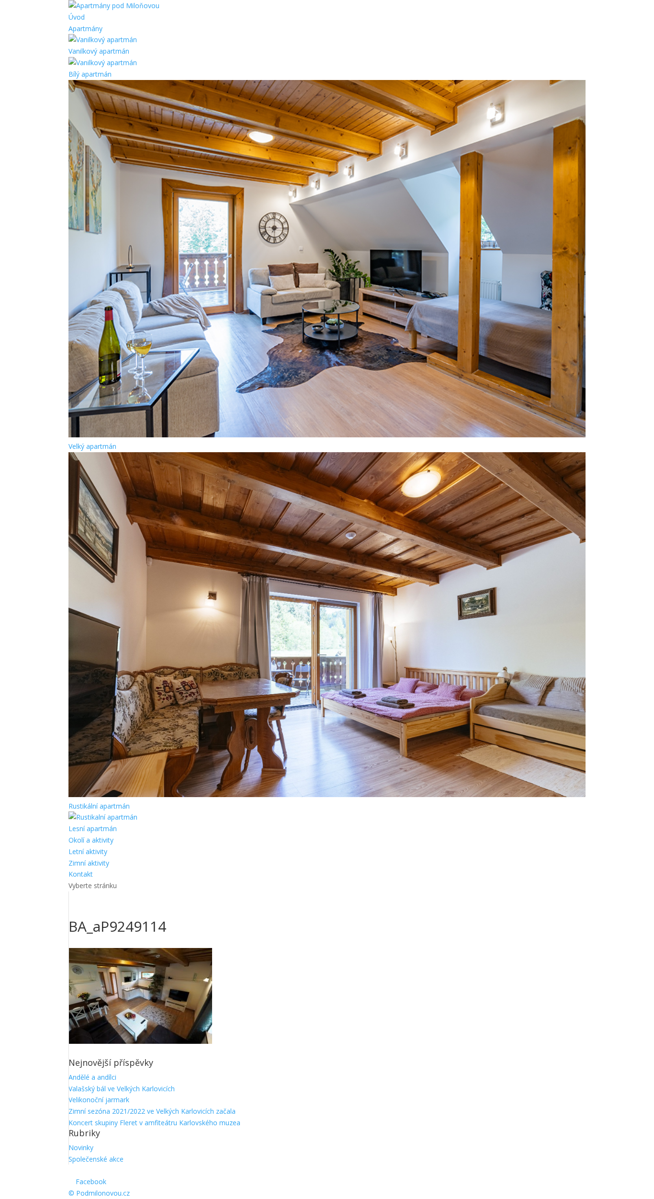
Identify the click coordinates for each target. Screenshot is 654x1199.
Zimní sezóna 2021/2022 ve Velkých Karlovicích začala (152, 1111)
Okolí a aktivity (90, 840)
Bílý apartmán (90, 74)
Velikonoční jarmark (98, 1099)
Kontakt (80, 874)
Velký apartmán (92, 446)
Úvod (76, 17)
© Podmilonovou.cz (99, 1193)
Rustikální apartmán (99, 806)
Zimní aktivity (88, 863)
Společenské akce (96, 1159)
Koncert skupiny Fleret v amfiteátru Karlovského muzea (154, 1122)
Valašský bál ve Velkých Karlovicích (121, 1088)
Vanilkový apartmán (98, 51)
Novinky (80, 1147)
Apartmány (85, 28)
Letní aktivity (87, 851)
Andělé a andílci (92, 1077)
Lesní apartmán (92, 828)
